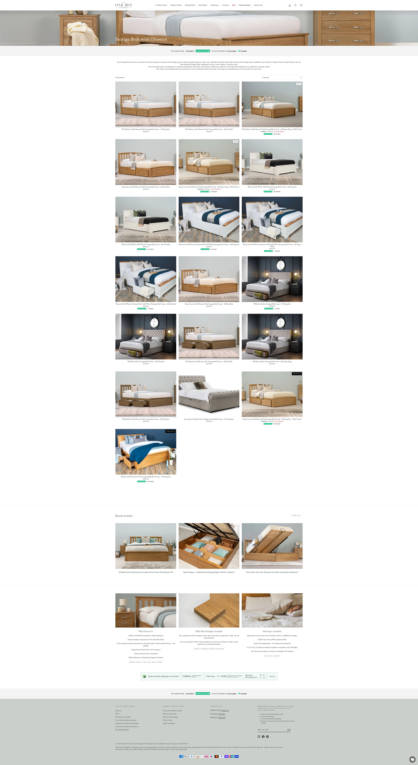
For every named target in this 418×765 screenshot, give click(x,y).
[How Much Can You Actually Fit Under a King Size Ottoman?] (272, 546)
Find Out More (272, 656)
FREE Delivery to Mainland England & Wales (146, 657)
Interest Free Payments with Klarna (127, 727)
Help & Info (258, 5)
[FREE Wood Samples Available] (209, 610)
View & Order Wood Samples (209, 649)
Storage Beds (190, 5)
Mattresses (214, 5)
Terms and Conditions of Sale (172, 711)
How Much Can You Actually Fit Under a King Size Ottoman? (272, 572)
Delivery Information (169, 714)
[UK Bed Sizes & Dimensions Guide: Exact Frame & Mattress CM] (145, 546)
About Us (118, 711)
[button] (412, 759)
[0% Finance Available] (272, 610)
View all (296, 515)
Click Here (221, 714)
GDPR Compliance (169, 723)
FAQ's (117, 714)
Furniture (225, 5)
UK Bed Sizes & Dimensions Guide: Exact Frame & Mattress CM (146, 572)
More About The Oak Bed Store (145, 662)
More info (272, 676)
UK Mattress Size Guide (123, 717)
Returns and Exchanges (170, 717)
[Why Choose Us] (145, 610)
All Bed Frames (161, 5)
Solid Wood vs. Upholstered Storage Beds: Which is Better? (209, 572)
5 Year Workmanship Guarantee (125, 720)
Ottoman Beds (176, 5)
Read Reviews (157, 636)
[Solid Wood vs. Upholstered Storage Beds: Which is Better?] (209, 546)
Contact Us (225, 710)
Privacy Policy (167, 720)
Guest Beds (202, 5)
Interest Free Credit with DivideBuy (127, 723)
